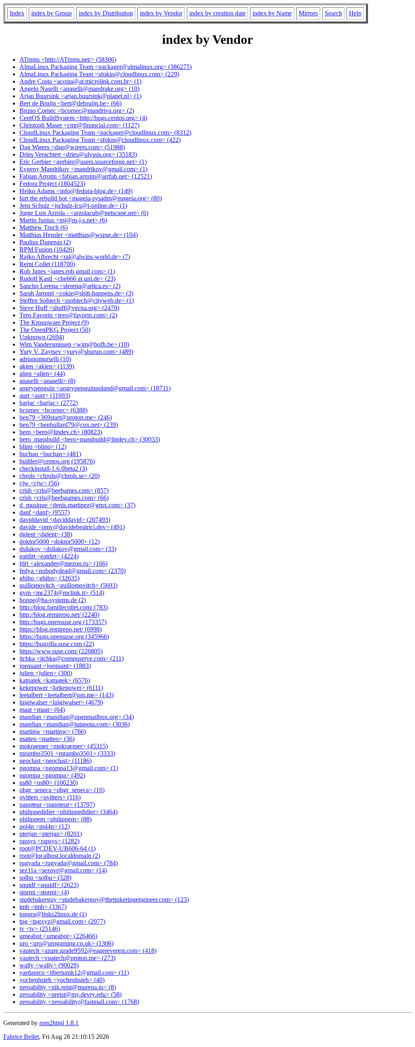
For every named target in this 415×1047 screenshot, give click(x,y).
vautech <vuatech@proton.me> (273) (67, 957)
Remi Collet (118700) (47, 264)
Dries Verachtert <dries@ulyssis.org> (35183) (78, 154)
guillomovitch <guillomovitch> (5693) (68, 585)
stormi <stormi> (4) (44, 892)
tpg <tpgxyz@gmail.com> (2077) (62, 921)
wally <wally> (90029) (49, 965)
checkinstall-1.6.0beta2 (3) (53, 468)
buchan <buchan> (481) (50, 453)
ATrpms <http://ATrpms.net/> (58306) (67, 59)
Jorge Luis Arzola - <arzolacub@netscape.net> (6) (83, 212)
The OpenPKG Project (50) (54, 329)
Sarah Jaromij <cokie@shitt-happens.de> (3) (76, 293)
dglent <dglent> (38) (45, 534)
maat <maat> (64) (42, 709)
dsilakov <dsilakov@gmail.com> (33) (67, 548)
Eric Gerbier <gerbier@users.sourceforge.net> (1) (83, 161)
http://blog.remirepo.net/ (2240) (59, 614)
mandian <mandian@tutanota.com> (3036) (74, 724)
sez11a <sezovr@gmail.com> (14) (63, 870)
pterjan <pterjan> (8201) (50, 833)
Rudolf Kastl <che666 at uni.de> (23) (67, 278)
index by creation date (217, 13)
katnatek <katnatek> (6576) (54, 680)
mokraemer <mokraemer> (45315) (63, 746)
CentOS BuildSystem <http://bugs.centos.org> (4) (83, 117)
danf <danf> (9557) (44, 512)
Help (355, 13)
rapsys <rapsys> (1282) (49, 841)
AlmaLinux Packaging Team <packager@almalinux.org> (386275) (105, 66)
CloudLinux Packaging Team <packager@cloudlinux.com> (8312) (105, 132)
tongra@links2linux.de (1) (53, 914)
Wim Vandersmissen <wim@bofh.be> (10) (74, 344)
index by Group (51, 13)
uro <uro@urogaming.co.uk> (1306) (66, 943)
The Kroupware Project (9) (54, 322)
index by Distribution (106, 13)
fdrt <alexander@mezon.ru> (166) (63, 563)
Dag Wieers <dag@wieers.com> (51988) (72, 147)
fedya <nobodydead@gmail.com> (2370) (72, 570)
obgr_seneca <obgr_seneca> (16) (62, 789)
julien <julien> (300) (45, 673)
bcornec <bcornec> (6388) (53, 410)
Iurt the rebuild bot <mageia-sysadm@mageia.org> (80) (90, 198)
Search (333, 13)
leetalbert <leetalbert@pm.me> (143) (66, 695)
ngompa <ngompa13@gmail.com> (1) (68, 768)
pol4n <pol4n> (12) (44, 826)
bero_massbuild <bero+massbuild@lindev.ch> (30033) (89, 439)
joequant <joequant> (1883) (55, 665)
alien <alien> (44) (42, 373)
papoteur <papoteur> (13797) (57, 804)
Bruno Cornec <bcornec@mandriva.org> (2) (76, 110)
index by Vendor (161, 13)
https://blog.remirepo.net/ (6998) (60, 629)
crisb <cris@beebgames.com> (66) (64, 497)
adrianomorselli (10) (45, 358)
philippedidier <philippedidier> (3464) (68, 811)
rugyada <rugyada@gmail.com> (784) (68, 863)
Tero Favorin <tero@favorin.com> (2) (68, 315)
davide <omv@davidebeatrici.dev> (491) (72, 527)
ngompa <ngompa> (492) (52, 775)
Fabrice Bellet (21, 1036)
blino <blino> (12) (42, 446)
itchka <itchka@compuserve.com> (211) (71, 658)
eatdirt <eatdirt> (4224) (49, 556)
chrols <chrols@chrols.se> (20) (59, 475)
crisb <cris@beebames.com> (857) (64, 490)
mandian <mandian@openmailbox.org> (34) (76, 716)
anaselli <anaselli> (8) (47, 380)
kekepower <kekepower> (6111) (61, 687)
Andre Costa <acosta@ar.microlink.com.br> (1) (80, 81)
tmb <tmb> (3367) (42, 906)
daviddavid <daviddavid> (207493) (64, 519)
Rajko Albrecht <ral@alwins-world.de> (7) (74, 256)
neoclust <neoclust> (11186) (55, 760)
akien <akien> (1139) (46, 366)
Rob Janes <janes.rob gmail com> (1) (67, 271)
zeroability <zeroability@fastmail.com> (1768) (79, 1001)
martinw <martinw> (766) (52, 731)
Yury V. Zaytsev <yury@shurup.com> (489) (76, 351)
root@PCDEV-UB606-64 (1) (57, 848)
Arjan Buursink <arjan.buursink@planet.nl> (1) (80, 96)
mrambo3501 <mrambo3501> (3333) (67, 753)
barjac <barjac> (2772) (48, 402)
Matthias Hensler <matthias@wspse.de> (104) (78, 234)
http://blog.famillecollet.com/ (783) (63, 607)
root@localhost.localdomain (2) (59, 855)
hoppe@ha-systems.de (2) (52, 600)
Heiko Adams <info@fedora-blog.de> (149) (76, 190)
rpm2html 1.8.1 (59, 1022)
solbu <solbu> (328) (45, 877)
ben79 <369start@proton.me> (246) (65, 417)
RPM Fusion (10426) (46, 249)
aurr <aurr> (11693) (44, 395)
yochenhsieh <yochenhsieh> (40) (62, 979)
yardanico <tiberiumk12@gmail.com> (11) (74, 972)
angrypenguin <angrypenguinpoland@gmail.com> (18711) (95, 388)
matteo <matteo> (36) (47, 738)
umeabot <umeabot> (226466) (58, 936)
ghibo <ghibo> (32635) (49, 578)
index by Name (272, 13)
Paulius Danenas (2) (45, 242)
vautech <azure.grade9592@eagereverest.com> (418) (87, 950)
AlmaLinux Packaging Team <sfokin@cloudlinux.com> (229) (99, 74)
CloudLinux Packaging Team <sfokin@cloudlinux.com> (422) (100, 139)
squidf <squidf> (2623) (49, 884)
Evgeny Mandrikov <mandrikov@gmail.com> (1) (83, 169)
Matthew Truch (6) (43, 227)
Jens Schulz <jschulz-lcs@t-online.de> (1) (73, 205)
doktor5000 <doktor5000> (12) (59, 541)
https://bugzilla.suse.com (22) (56, 643)
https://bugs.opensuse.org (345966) (64, 636)
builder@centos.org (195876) (57, 461)
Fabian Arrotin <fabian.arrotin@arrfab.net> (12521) (85, 176)
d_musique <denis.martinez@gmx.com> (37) (77, 505)
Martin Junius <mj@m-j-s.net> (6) (63, 220)
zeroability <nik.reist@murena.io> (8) (67, 987)
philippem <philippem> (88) (55, 819)
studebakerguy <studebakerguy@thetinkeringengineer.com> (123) (104, 899)
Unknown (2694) (41, 337)
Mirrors (308, 13)
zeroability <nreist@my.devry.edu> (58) (70, 994)
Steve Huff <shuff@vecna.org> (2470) (69, 307)
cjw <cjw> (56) (39, 483)
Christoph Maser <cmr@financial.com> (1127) (79, 125)
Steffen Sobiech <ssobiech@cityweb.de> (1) (76, 300)
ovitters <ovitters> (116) (50, 797)
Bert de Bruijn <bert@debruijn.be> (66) (70, 103)
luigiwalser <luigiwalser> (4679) (61, 702)
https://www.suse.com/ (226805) (61, 651)
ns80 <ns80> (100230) (48, 782)
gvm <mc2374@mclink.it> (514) (61, 592)
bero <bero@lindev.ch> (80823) (60, 432)
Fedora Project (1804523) (52, 183)
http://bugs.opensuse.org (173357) (63, 621)
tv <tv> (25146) (39, 928)
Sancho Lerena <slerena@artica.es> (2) (69, 285)
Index (17, 13)
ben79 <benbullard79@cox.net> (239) (68, 424)
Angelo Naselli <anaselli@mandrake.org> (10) (79, 88)
